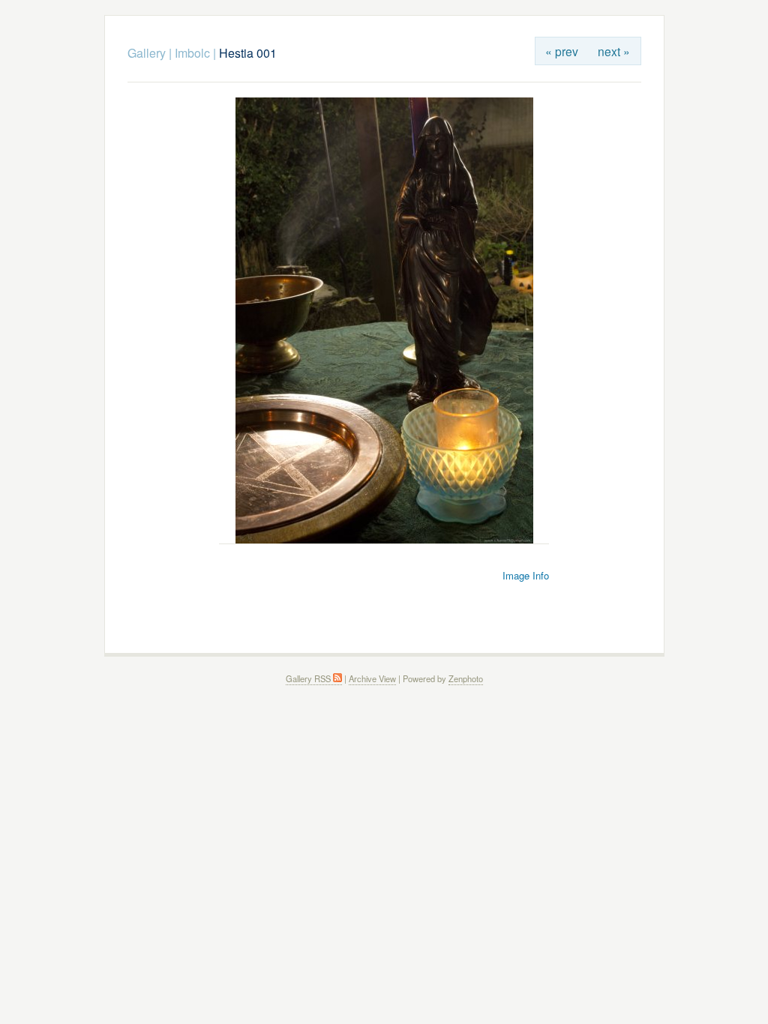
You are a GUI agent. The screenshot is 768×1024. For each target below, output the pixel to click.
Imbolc (192, 52)
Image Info (525, 575)
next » (614, 51)
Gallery (147, 52)
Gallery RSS (309, 678)
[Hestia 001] (384, 539)
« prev (561, 51)
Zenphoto (465, 678)
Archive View (372, 678)
